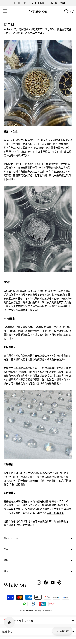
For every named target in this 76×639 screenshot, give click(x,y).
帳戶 (6, 571)
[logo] (38, 11)
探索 (6, 549)
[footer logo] (15, 585)
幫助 (6, 560)
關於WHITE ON (11, 538)
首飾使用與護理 (55, 513)
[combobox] (38, 620)
